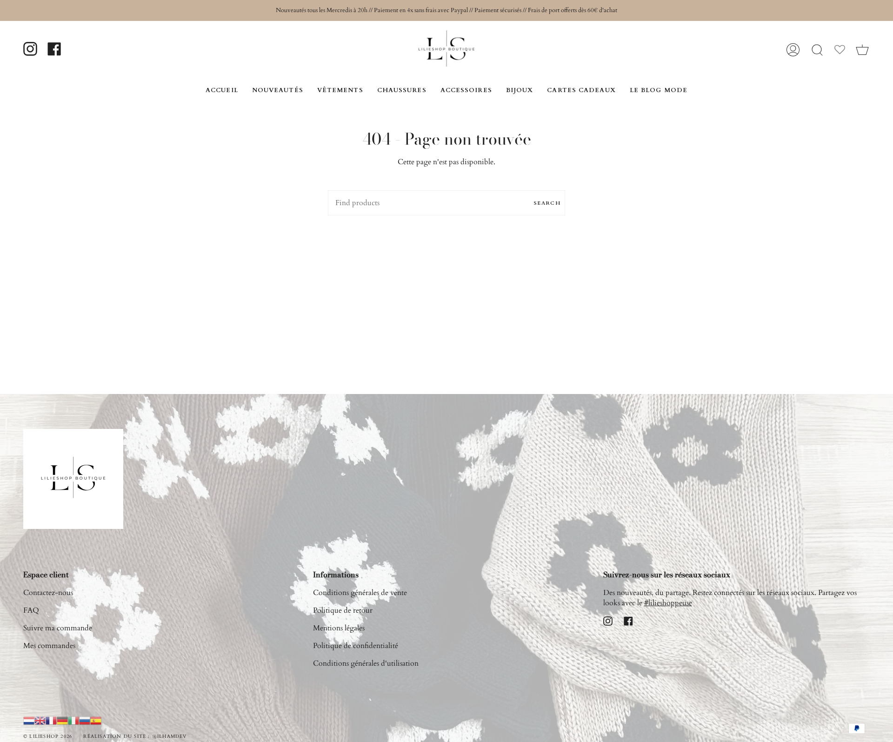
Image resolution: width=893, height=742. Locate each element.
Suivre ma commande (57, 628)
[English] (40, 720)
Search (547, 203)
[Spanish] (95, 720)
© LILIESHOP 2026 (47, 736)
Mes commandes (49, 646)
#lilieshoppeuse (668, 603)
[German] (62, 720)
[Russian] (84, 720)
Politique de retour (343, 610)
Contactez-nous (48, 593)
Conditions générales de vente (360, 593)
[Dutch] (28, 720)
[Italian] (73, 720)
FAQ (31, 610)
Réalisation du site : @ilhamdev (135, 736)
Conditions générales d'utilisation (366, 663)
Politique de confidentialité (355, 646)
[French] (51, 720)
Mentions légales (339, 628)
